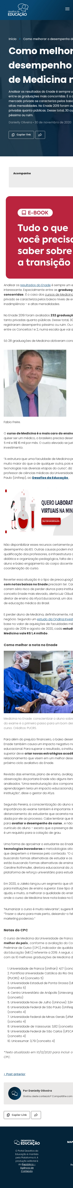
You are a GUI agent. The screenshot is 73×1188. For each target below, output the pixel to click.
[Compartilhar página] (40, 135)
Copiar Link (19, 1115)
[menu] (67, 9)
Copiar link (24, 134)
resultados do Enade (35, 285)
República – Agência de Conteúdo (28, 1168)
